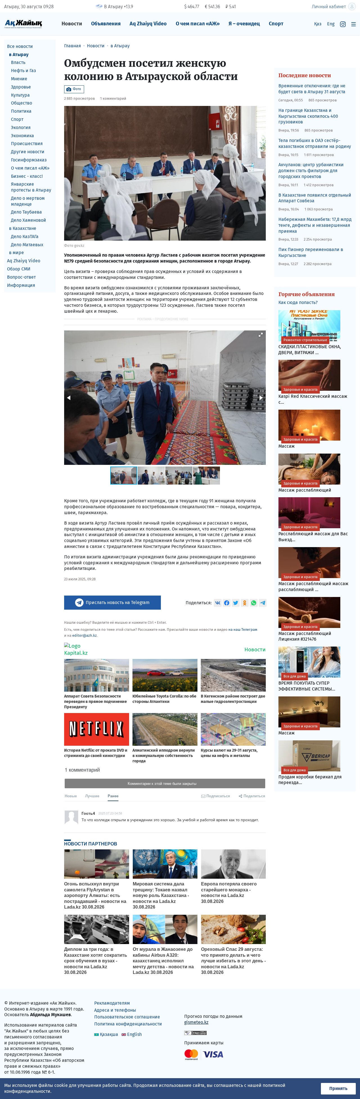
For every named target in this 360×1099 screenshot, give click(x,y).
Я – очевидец (244, 24)
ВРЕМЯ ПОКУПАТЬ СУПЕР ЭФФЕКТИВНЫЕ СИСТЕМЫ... (306, 683)
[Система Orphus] (195, 1032)
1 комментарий (113, 98)
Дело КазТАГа (25, 236)
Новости (72, 24)
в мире (16, 253)
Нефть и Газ (23, 70)
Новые (71, 795)
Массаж (298, 443)
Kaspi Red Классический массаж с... (312, 396)
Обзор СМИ (18, 269)
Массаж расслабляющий (304, 487)
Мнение (19, 78)
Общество (21, 103)
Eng (330, 23)
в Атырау (18, 54)
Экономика (22, 135)
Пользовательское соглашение (127, 1017)
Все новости (20, 46)
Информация (21, 285)
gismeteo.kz (196, 1022)
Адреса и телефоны (115, 1010)
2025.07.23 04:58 (110, 813)
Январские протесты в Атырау (31, 187)
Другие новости (27, 151)
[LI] (196, 1004)
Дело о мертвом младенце (28, 201)
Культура (20, 95)
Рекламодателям (112, 1003)
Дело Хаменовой (28, 220)
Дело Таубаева (26, 212)
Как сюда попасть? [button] (298, 302)
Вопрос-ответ (21, 277)
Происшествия (27, 143)
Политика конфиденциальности (128, 1024)
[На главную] (23, 23)
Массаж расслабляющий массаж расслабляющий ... (313, 583)
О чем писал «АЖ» (198, 24)
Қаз (317, 23)
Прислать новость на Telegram (118, 602)
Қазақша (109, 1034)
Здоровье (21, 87)
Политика (21, 111)
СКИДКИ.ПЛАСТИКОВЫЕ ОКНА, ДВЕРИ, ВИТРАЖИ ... (309, 346)
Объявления (106, 24)
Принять (338, 1088)
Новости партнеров (90, 844)
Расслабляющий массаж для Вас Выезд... (313, 533)
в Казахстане (22, 228)
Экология (21, 127)
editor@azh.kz (84, 635)
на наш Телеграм (242, 629)
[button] (260, 334)
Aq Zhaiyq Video (148, 24)
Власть (18, 62)
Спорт (276, 24)
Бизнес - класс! (27, 176)
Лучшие (92, 795)
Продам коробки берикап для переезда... (310, 776)
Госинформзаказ (29, 160)
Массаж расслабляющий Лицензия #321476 (304, 633)
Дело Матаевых (27, 244)
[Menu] (353, 24)
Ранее (113, 795)
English (134, 1034)
